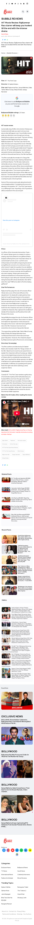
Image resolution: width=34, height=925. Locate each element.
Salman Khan (5, 891)
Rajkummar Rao (6, 454)
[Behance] (17, 854)
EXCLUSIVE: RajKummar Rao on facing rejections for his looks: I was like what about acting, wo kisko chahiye (17, 432)
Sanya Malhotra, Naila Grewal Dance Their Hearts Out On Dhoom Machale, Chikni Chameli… (15, 790)
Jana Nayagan (5, 894)
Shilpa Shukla (5, 458)
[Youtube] (12, 850)
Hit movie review (22, 440)
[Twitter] (17, 850)
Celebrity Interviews (23, 874)
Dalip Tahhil (5, 440)
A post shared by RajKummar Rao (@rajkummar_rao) (17, 243)
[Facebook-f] (4, 850)
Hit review (4, 444)
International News (7, 874)
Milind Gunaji (21, 451)
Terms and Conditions (9, 914)
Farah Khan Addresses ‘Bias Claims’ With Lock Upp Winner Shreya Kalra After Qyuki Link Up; (25, 537)
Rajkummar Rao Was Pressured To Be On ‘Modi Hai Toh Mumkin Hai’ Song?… (15, 756)
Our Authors (27, 914)
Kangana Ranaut (6, 904)
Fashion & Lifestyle (7, 878)
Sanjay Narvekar (16, 454)
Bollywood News (22, 867)
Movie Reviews (22, 878)
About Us (5, 911)
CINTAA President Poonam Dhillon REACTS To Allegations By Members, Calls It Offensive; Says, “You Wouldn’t (25, 549)
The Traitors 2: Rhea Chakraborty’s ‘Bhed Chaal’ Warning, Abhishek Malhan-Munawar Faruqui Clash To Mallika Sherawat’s (25, 569)
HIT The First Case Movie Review (10, 447)
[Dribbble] (30, 850)
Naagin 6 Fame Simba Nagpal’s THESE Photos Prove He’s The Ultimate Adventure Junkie (21, 670)
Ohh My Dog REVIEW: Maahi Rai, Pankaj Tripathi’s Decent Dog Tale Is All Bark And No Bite (21, 499)
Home (3, 53)
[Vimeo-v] (21, 850)
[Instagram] (8, 850)
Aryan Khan (20, 894)
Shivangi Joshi (21, 898)
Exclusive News (6, 867)
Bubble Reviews (12, 53)
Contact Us (12, 911)
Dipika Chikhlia (5, 887)
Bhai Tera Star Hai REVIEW (6, 899)
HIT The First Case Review (8, 451)
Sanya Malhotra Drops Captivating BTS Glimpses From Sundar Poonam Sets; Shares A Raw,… (16, 824)
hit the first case (14, 444)
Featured (12, 440)
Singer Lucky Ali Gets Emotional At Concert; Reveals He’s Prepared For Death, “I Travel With (25, 578)
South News (21, 871)
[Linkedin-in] (25, 850)
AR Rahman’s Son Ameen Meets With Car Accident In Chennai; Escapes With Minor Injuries (25, 589)
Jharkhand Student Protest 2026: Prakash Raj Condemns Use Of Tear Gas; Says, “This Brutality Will (24, 558)
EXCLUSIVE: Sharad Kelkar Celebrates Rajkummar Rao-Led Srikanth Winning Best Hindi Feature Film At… (16, 721)
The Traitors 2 (21, 891)
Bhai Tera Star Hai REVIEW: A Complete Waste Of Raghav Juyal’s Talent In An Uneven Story (21, 507)
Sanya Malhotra (26, 454)
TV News (4, 871)
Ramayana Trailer (22, 887)
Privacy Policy (21, 911)
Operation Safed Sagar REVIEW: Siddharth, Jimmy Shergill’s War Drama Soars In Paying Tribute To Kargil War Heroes (20, 490)
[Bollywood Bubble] (7, 11)
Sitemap (19, 914)
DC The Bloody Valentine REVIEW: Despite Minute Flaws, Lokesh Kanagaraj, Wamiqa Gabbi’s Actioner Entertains (21, 481)
